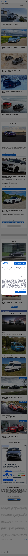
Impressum (23, 289)
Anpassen (8, 291)
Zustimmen (20, 291)
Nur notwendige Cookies (20, 263)
